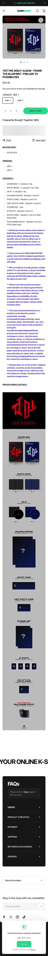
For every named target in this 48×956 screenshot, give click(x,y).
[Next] (44, 3)
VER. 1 (7, 100)
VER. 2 (20, 100)
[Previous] (3, 3)
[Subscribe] (40, 906)
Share (8, 140)
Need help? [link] (40, 140)
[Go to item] (21, 62)
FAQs (26, 792)
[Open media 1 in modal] (40, 20)
